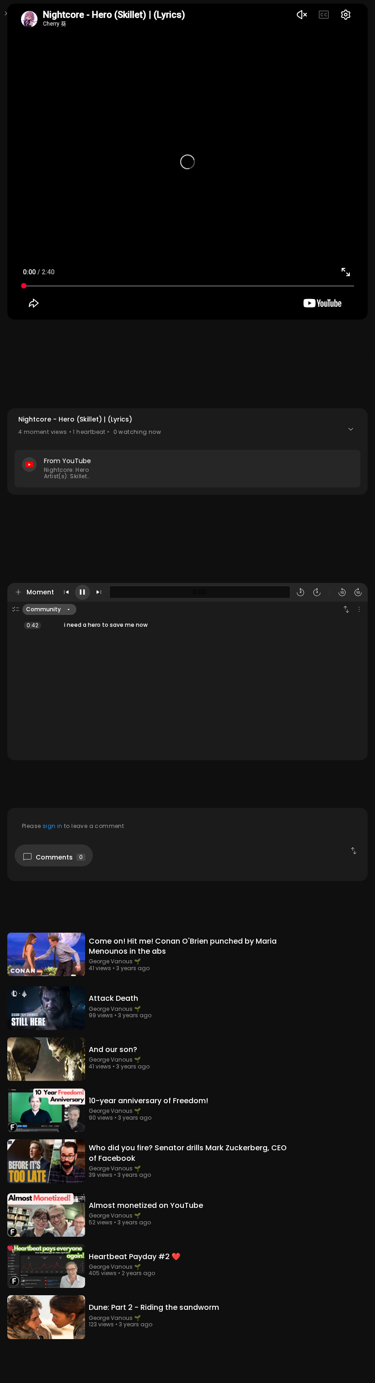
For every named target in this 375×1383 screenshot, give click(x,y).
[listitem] (187, 625)
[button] (187, 451)
